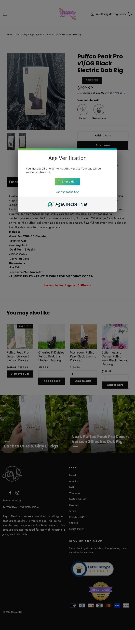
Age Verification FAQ (67, 191)
